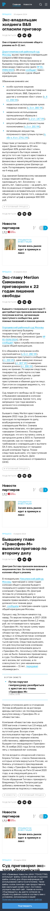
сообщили (13, 606)
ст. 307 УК (21, 363)
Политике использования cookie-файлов (22, 899)
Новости (11, 795)
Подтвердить (25, 906)
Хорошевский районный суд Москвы (23, 327)
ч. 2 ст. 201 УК (31, 126)
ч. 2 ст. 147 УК (36, 118)
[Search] (40, 4)
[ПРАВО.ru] (4, 4)
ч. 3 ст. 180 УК (34, 107)
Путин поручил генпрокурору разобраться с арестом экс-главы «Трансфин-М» (26, 686)
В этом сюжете (12, 677)
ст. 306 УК (26, 366)
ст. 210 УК (8, 360)
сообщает (31, 70)
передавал (32, 666)
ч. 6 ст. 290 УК (29, 354)
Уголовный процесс (17, 207)
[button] (19, 35)
